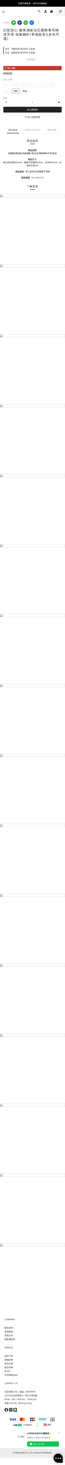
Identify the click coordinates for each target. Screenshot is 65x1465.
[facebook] (19, 22)
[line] (13, 22)
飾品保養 (9, 1367)
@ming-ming (25, 1403)
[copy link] (31, 22)
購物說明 (9, 1359)
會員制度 (9, 1331)
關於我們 (9, 1327)
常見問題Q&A (11, 1374)
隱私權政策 (10, 1339)
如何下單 (9, 1355)
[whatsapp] (25, 22)
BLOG (7, 1371)
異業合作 (9, 1335)
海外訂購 (9, 1363)
